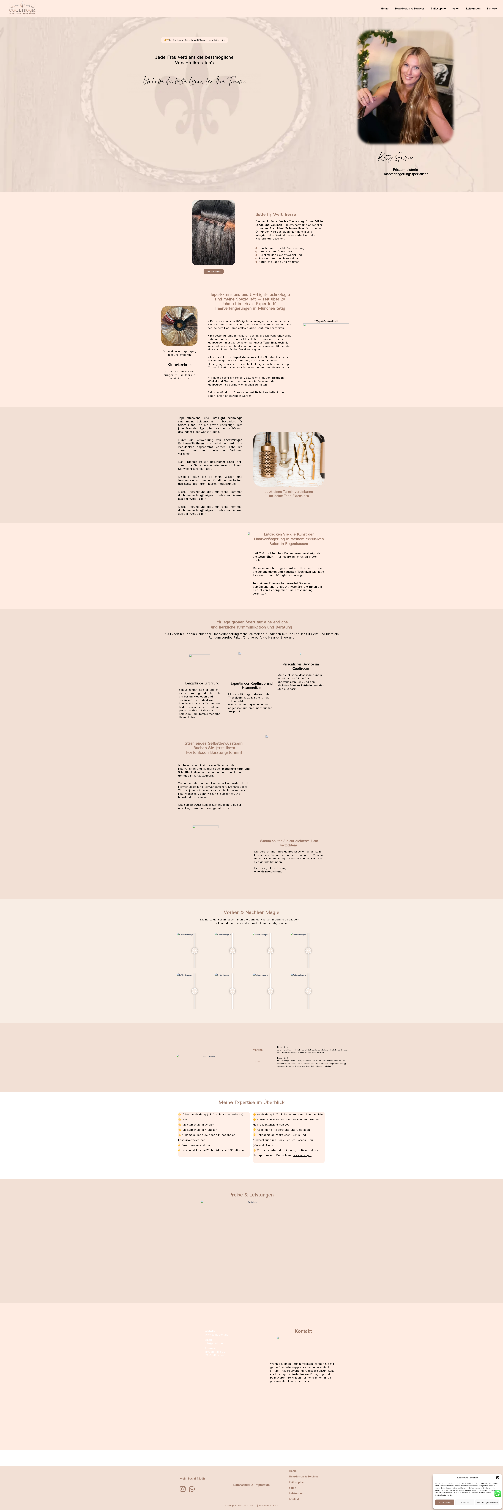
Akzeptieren (444, 1502)
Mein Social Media (192, 1478)
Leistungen (473, 8)
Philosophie (438, 8)
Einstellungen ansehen (487, 1502)
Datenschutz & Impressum (251, 1485)
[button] (497, 1477)
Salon (456, 8)
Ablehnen (464, 1502)
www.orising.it (302, 1155)
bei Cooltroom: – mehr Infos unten (194, 40)
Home (385, 8)
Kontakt (492, 8)
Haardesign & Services (409, 8)
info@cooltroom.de (217, 1343)
